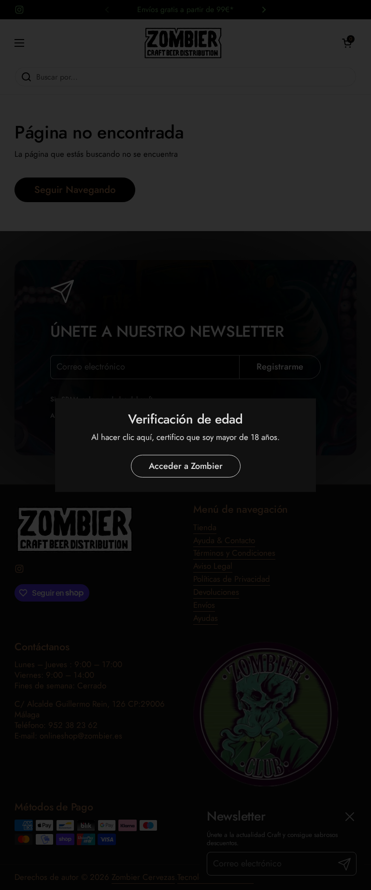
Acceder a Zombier (186, 466)
